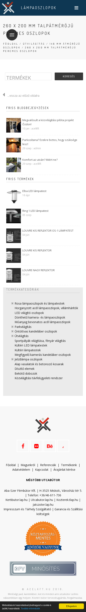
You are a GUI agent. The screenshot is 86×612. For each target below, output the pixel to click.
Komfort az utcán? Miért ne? (40, 160)
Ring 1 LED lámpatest (35, 211)
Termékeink (69, 465)
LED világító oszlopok (29, 313)
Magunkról (28, 465)
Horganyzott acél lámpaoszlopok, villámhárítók (46, 308)
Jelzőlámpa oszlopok (28, 359)
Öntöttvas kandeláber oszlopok (36, 331)
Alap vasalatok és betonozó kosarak (39, 364)
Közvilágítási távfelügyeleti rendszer (39, 378)
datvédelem (22, 470)
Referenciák (48, 465)
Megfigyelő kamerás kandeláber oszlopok (43, 355)
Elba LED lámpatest (34, 191)
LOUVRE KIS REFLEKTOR (37, 250)
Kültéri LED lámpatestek (31, 345)
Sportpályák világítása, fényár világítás (40, 341)
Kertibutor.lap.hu (16, 500)
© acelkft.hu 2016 (42, 589)
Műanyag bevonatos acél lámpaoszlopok (42, 322)
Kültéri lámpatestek (28, 350)
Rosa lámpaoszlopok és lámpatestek (39, 303)
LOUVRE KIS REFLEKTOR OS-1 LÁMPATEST (47, 230)
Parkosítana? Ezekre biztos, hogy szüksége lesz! (49, 142)
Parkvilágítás (23, 327)
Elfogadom (71, 606)
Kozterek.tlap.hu (67, 500)
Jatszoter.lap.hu (43, 505)
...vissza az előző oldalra (23, 96)
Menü (12, 34)
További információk (30, 608)
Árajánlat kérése (64, 470)
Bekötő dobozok (26, 373)
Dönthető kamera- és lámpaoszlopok (40, 317)
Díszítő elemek (24, 369)
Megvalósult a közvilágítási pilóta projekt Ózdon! (48, 122)
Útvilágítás (34, 43)
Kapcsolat (41, 470)
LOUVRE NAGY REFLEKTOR (38, 270)
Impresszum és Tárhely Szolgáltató (27, 509)
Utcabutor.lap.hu (42, 500)
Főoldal (10, 43)
